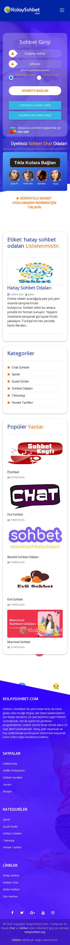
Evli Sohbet (15, 599)
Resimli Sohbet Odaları (23, 557)
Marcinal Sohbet (18, 642)
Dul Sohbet (15, 514)
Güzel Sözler (20, 381)
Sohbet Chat (10, 882)
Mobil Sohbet (11, 889)
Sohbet (23, 928)
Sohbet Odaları (22, 388)
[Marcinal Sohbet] (35, 623)
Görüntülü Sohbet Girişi (35, 105)
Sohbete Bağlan (35, 91)
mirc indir (23, 131)
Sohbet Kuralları (12, 777)
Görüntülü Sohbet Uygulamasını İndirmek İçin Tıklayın (34, 202)
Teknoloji (18, 395)
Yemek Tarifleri (22, 402)
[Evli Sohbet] (35, 581)
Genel (16, 374)
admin (31, 294)
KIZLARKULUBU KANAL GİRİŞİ (35, 115)
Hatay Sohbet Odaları (29, 288)
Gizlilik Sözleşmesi (14, 770)
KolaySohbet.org (34, 932)
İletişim (7, 791)
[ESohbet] (35, 453)
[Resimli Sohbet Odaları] (35, 538)
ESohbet (13, 472)
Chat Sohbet (20, 367)
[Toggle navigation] (62, 10)
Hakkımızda (10, 763)
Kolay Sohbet (11, 875)
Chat (12, 928)
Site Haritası (10, 896)
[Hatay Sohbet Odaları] (35, 270)
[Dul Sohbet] (35, 496)
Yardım (7, 784)
